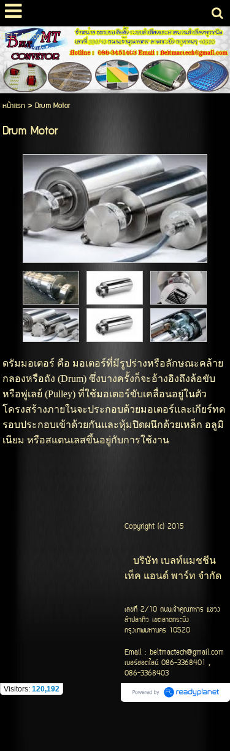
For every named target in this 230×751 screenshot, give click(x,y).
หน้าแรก (13, 105)
